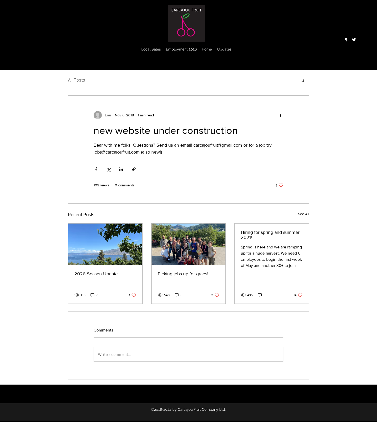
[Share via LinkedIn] (121, 169)
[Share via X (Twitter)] (108, 169)
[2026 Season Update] (105, 244)
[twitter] (353, 39)
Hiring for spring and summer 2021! (270, 235)
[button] (302, 80)
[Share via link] (133, 169)
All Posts (76, 80)
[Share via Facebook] (96, 169)
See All (303, 214)
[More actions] (280, 115)
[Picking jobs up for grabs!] (189, 244)
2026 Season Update (96, 273)
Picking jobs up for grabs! (183, 273)
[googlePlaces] (346, 39)
